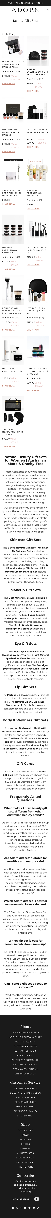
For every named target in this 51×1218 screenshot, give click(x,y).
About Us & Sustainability (25, 1037)
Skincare (25, 1139)
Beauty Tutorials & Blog (25, 1093)
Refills (25, 1144)
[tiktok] (38, 1207)
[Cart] (47, 9)
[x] (17, 1208)
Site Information (25, 1073)
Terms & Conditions (25, 1069)
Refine (9, 34)
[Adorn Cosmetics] (25, 10)
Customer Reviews (25, 1046)
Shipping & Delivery (25, 1064)
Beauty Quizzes (25, 1097)
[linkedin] (25, 1207)
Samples (25, 1148)
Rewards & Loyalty (25, 1111)
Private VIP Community (25, 1060)
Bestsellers (25, 1130)
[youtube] (33, 1207)
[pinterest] (29, 1207)
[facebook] (13, 1207)
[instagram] (21, 1207)
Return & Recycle (25, 1102)
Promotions (25, 1167)
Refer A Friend (25, 1106)
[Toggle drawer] (3, 10)
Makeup (25, 1135)
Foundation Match (25, 1088)
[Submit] (36, 1199)
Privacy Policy (25, 1055)
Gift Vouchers (25, 1162)
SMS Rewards (25, 1115)
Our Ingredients (25, 1041)
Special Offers (25, 1157)
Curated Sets (25, 1153)
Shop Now (8, 83)
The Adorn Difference (26, 1032)
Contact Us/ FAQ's (25, 1051)
